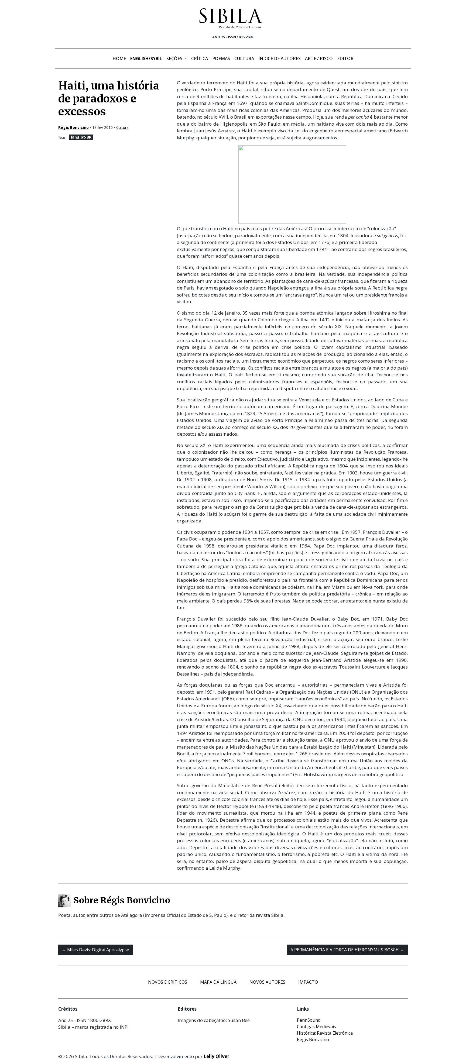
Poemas (221, 58)
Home (119, 58)
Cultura (244, 58)
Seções (174, 58)
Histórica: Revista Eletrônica (325, 1033)
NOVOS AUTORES (267, 982)
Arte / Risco (319, 58)
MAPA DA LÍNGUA (218, 982)
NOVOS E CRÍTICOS (167, 982)
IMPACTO (308, 982)
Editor (345, 58)
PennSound (308, 1020)
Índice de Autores (279, 58)
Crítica (199, 58)
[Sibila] (230, 18)
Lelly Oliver (216, 1056)
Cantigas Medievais (316, 1026)
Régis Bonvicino (313, 1039)
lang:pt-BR (81, 137)
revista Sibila (269, 915)
